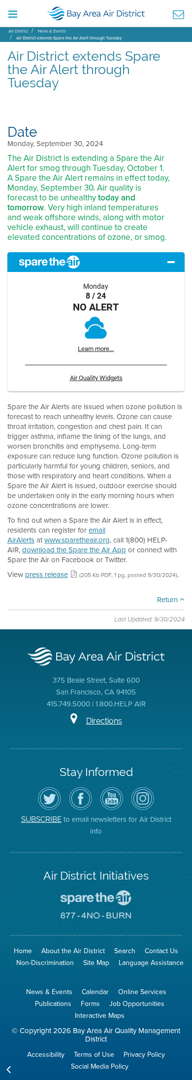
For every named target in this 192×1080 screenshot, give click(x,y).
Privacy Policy (144, 1054)
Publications (53, 1004)
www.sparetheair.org (77, 540)
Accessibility (45, 1054)
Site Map (96, 963)
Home (23, 951)
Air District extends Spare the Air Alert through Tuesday (69, 38)
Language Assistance (151, 963)
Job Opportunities (136, 1004)
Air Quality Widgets (96, 378)
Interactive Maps (100, 1015)
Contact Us (161, 951)
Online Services (142, 992)
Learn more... (96, 349)
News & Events (52, 31)
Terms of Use (94, 1054)
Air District (18, 31)
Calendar (95, 992)
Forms (90, 1004)
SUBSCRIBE (41, 819)
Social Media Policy (99, 1066)
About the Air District (73, 951)
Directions (104, 721)
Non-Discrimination (45, 963)
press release (46, 574)
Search (124, 951)
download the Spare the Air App (74, 549)
